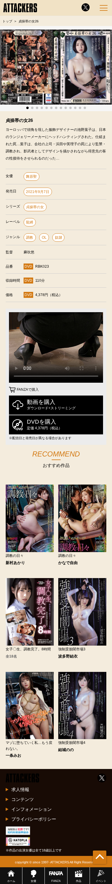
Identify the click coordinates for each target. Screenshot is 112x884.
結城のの (66, 750)
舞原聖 (31, 176)
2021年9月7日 (37, 192)
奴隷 (58, 237)
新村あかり (15, 563)
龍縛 (29, 222)
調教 (29, 237)
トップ (7, 21)
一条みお (13, 756)
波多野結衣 (68, 656)
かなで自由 (68, 563)
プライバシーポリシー (33, 819)
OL (44, 237)
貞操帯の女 (35, 207)
